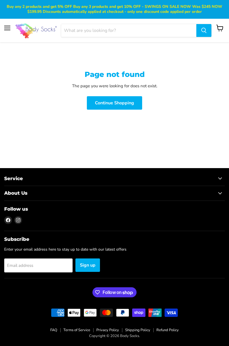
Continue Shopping (114, 103)
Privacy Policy (107, 330)
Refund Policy (167, 330)
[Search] (203, 30)
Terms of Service (76, 330)
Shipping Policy (137, 330)
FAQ (53, 330)
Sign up (88, 265)
